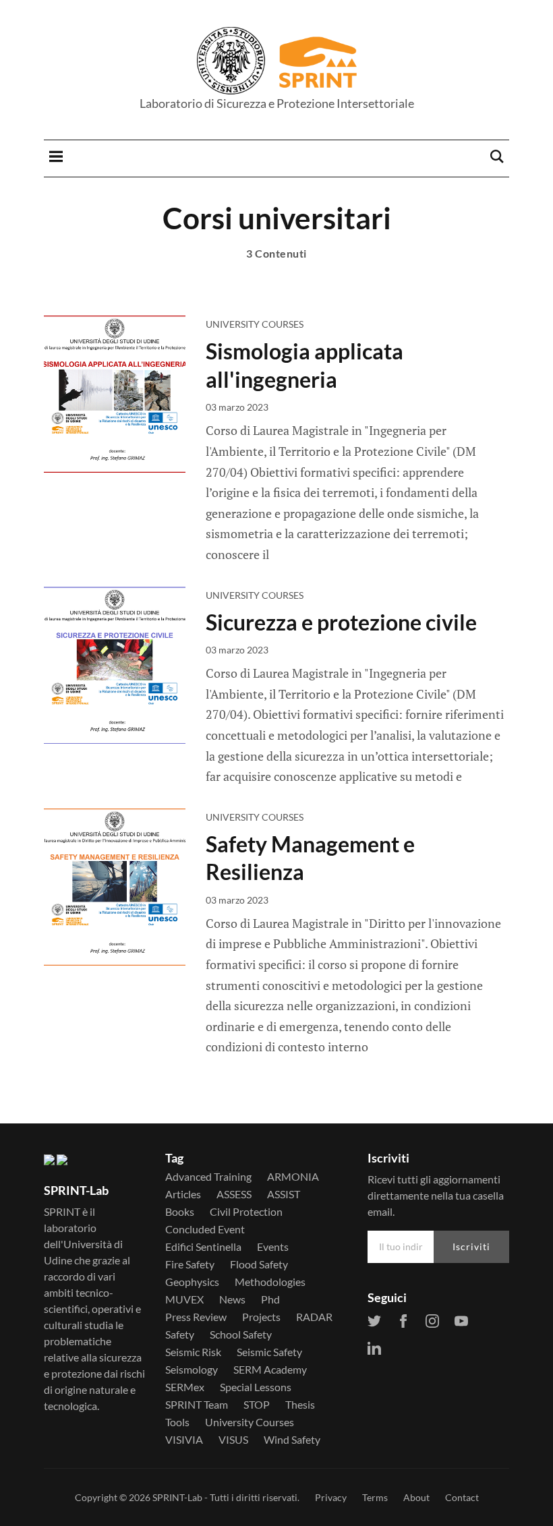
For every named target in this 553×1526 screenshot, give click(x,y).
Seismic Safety (269, 1352)
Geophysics (192, 1281)
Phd (270, 1299)
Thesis (300, 1404)
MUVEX (184, 1299)
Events (273, 1246)
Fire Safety (189, 1264)
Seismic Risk (193, 1352)
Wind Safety (292, 1439)
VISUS (233, 1439)
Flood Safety (259, 1264)
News (232, 1299)
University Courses (254, 324)
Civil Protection (246, 1211)
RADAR (314, 1317)
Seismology (191, 1369)
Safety (179, 1334)
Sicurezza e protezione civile (341, 622)
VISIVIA (184, 1439)
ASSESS (234, 1194)
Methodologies (270, 1281)
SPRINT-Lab (177, 1497)
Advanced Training (208, 1176)
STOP (256, 1404)
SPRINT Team (196, 1404)
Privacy (331, 1497)
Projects (261, 1317)
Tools (177, 1422)
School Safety (241, 1334)
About (416, 1497)
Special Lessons (255, 1387)
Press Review (196, 1317)
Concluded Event (205, 1229)
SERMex (184, 1387)
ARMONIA (293, 1176)
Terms (375, 1497)
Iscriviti (471, 1246)
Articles (183, 1194)
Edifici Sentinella (203, 1246)
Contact (462, 1497)
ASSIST (283, 1194)
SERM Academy (270, 1369)
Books (179, 1211)
